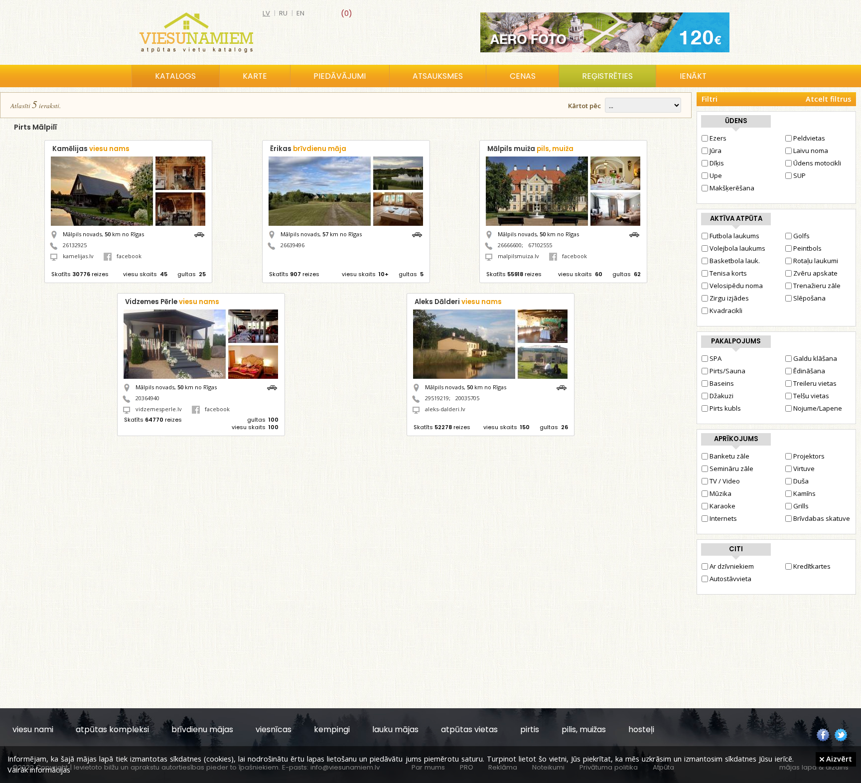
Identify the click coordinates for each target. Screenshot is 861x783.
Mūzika (720, 493)
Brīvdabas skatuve (821, 518)
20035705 (467, 398)
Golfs (801, 235)
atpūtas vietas (469, 729)
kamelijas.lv (78, 256)
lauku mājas (395, 729)
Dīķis (717, 162)
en (300, 13)
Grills (801, 505)
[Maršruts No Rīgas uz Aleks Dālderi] (564, 386)
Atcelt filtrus (828, 99)
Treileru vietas (815, 383)
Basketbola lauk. (735, 260)
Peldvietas (809, 138)
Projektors (809, 456)
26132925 (75, 245)
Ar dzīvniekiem (732, 566)
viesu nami (32, 729)
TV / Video (725, 480)
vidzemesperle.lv (159, 409)
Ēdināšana (809, 370)
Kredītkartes (812, 566)
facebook (129, 256)
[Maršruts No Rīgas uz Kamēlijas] (201, 233)
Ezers (718, 138)
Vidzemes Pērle (172, 302)
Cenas (523, 76)
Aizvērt (838, 759)
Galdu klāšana (815, 358)
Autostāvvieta (730, 578)
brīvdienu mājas (202, 729)
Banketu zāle (729, 456)
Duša (801, 480)
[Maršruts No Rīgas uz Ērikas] (419, 233)
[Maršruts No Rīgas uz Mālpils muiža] (636, 233)
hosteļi (641, 729)
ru (283, 13)
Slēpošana (809, 298)
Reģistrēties (607, 76)
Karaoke (722, 505)
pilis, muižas (584, 729)
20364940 (147, 398)
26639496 (292, 245)
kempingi (332, 729)
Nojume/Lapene (817, 408)
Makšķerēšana (732, 187)
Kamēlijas (91, 149)
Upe (716, 175)
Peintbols (807, 248)
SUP (799, 175)
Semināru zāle (731, 468)
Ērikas (308, 149)
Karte (255, 76)
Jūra (715, 150)
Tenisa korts (728, 273)
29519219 (437, 398)
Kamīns (804, 493)
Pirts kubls (725, 408)
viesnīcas (273, 729)
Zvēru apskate (815, 273)
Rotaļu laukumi (815, 260)
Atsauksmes (438, 76)
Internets (723, 518)
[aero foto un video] (604, 32)
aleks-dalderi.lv (445, 409)
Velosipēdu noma (736, 285)
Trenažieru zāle (817, 285)
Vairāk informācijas (38, 770)
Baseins (722, 383)
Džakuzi (721, 395)
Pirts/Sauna (727, 370)
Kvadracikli (726, 310)
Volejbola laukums (737, 248)
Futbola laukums (734, 235)
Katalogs (175, 76)
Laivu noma (810, 150)
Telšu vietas (811, 395)
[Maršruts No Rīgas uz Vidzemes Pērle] (274, 386)
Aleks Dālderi (458, 302)
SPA (715, 358)
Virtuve (804, 468)
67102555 (540, 245)
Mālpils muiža (530, 149)
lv (266, 13)
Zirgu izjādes (729, 298)
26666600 (510, 245)
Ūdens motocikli (817, 162)
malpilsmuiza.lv (518, 256)
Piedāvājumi (339, 76)
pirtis (529, 729)
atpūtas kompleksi (112, 729)
